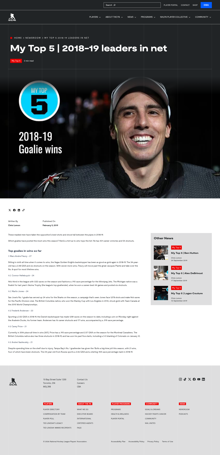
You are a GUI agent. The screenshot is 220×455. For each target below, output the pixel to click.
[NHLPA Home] (12, 17)
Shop (195, 5)
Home (18, 38)
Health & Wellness (120, 414)
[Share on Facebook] (14, 210)
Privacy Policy (153, 441)
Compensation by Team (54, 414)
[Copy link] (23, 210)
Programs (147, 17)
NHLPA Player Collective (174, 17)
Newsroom (33, 38)
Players (93, 17)
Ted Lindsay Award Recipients (57, 427)
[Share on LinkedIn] (18, 210)
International (84, 418)
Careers (81, 383)
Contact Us (82, 379)
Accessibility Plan (118, 441)
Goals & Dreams (152, 409)
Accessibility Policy (136, 441)
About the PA (113, 17)
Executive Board (85, 414)
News (130, 17)
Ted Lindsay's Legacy (53, 423)
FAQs (79, 427)
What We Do (82, 409)
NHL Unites (160, 423)
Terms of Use (167, 441)
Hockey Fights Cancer (155, 414)
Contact (185, 5)
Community (201, 17)
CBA (206, 5)
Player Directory (51, 409)
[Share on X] (9, 210)
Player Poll (48, 418)
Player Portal (171, 5)
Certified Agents (85, 423)
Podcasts (183, 414)
